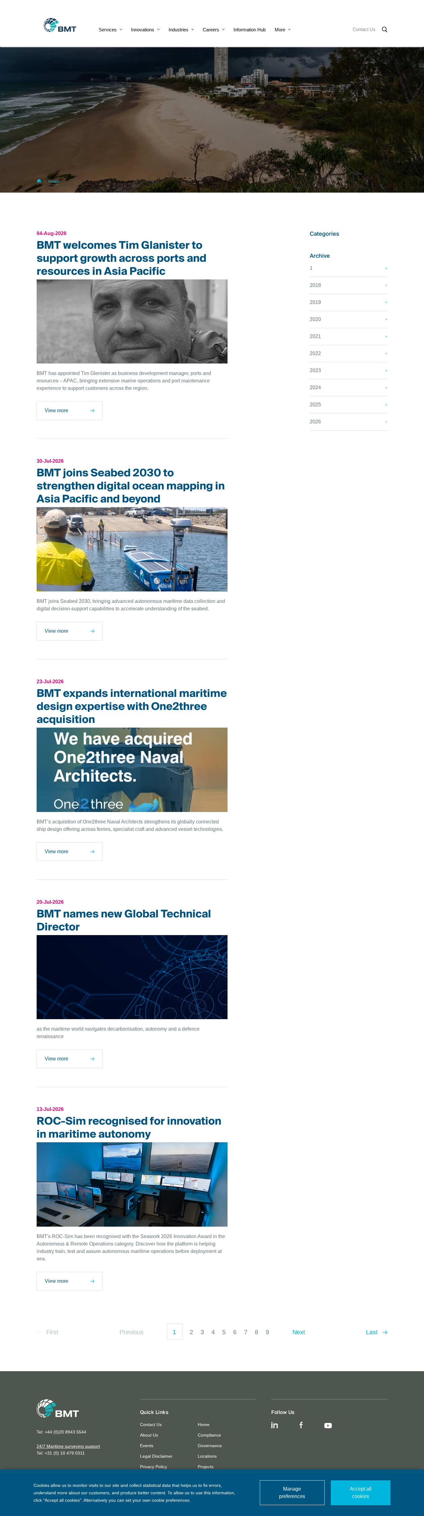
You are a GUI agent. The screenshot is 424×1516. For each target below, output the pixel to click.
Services (108, 29)
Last (373, 1332)
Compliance (209, 1435)
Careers (211, 29)
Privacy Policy (153, 1466)
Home (204, 1424)
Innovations (142, 29)
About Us (149, 1435)
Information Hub (249, 29)
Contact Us (364, 29)
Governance (210, 1445)
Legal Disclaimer (156, 1456)
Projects (206, 1466)
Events (146, 1445)
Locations (207, 1456)
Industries (178, 29)
